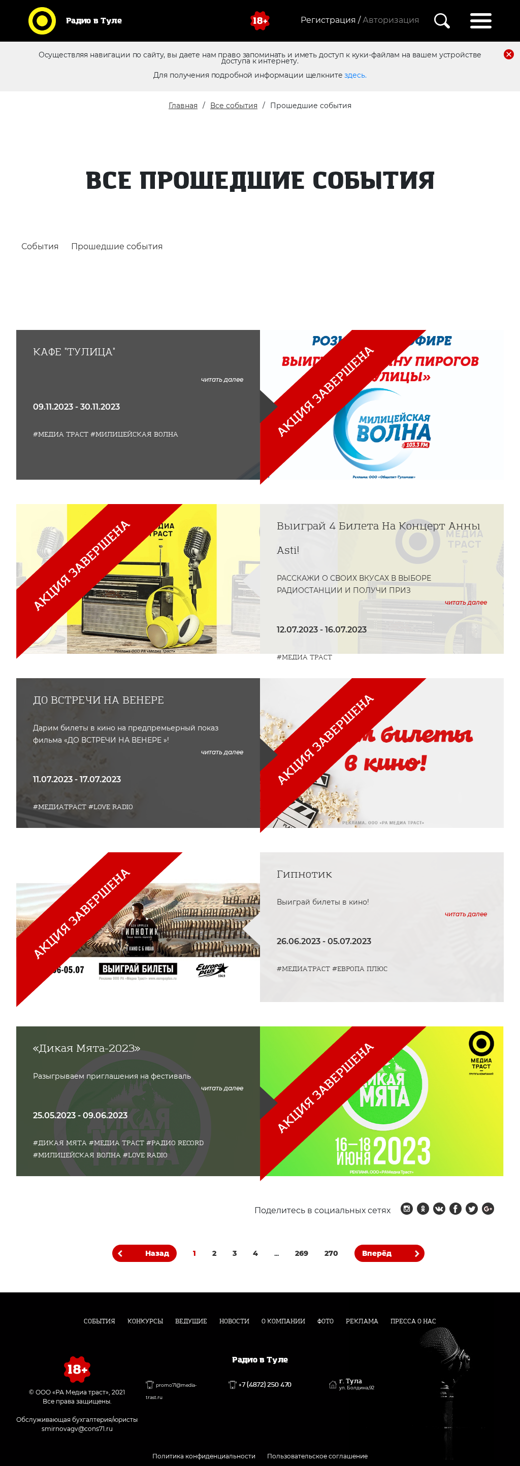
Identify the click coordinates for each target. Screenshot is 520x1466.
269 (301, 1253)
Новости (234, 1321)
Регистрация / (331, 20)
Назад (157, 1253)
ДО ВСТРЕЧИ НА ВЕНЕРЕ (98, 700)
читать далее (222, 379)
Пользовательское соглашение (317, 1456)
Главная (183, 105)
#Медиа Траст (60, 434)
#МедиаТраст (59, 807)
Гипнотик (304, 874)
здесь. (355, 75)
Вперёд (377, 1253)
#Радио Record (175, 1143)
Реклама (362, 1321)
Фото (325, 1321)
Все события (233, 105)
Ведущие (191, 1321)
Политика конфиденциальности (203, 1456)
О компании (283, 1321)
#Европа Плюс (359, 968)
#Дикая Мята (60, 1143)
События (40, 246)
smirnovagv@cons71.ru (77, 1428)
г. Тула (356, 1384)
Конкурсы (145, 1321)
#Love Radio (110, 807)
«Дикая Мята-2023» (86, 1048)
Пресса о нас (413, 1321)
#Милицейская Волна (134, 434)
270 (331, 1253)
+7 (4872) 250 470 (265, 1385)
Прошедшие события (117, 246)
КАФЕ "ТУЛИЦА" (74, 352)
